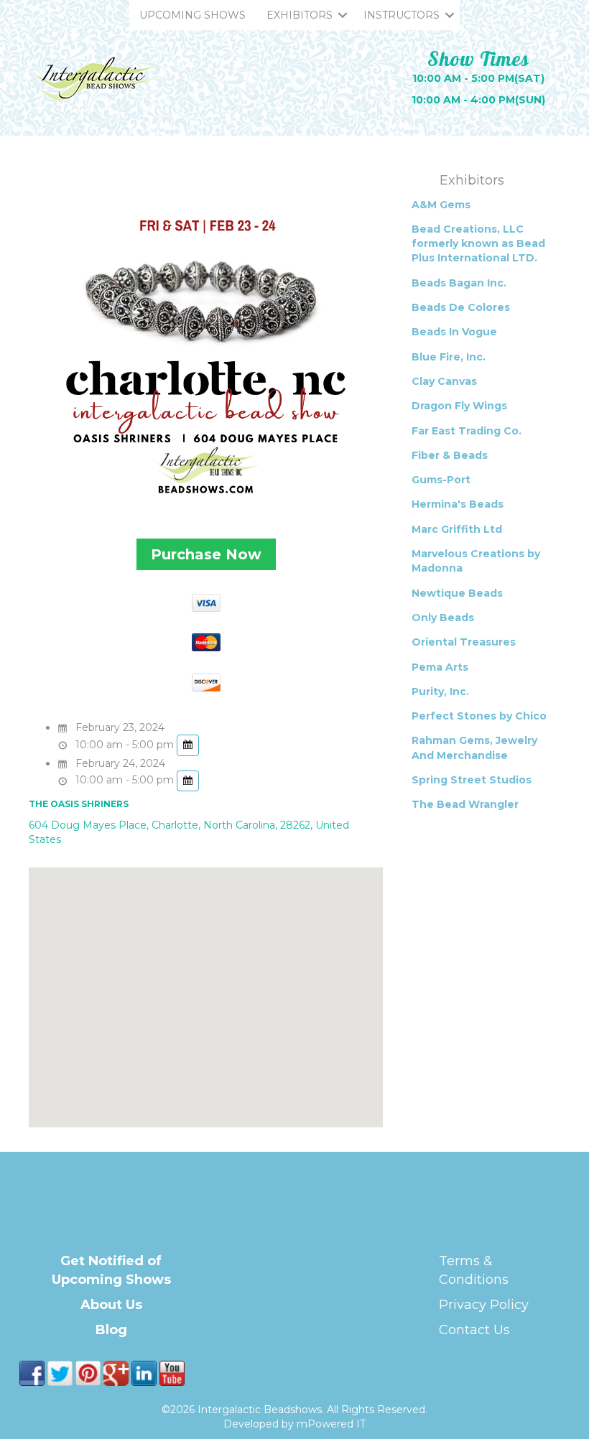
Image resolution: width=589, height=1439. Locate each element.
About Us (111, 1305)
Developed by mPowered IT (294, 1423)
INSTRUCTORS (401, 15)
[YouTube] (172, 1372)
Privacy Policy (484, 1305)
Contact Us (474, 1330)
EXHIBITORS (299, 15)
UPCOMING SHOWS (192, 15)
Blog (111, 1330)
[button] (343, 15)
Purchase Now (206, 554)
